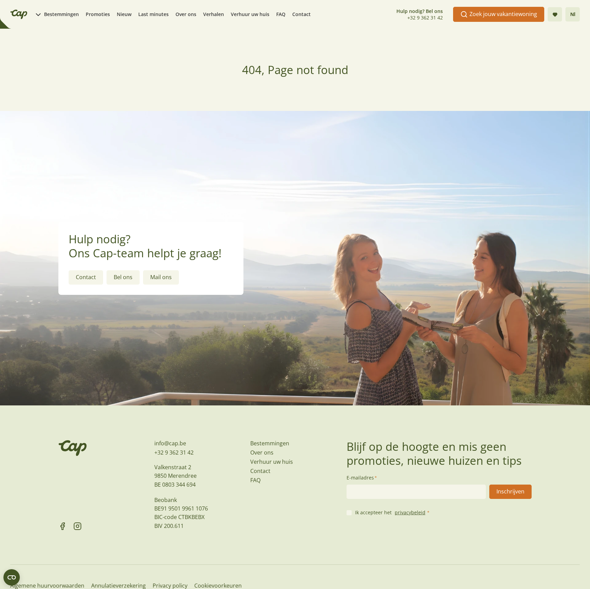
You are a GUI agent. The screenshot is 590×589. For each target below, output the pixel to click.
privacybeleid (410, 512)
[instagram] (77, 526)
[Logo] (18, 14)
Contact (301, 14)
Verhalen (213, 14)
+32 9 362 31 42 (425, 17)
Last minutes (153, 14)
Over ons (185, 14)
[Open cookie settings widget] (11, 577)
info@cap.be (170, 443)
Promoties (98, 14)
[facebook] (62, 526)
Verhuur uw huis (250, 14)
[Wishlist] (555, 14)
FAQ (280, 14)
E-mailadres (362, 477)
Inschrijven (510, 491)
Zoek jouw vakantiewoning (503, 14)
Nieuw (124, 14)
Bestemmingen (61, 14)
